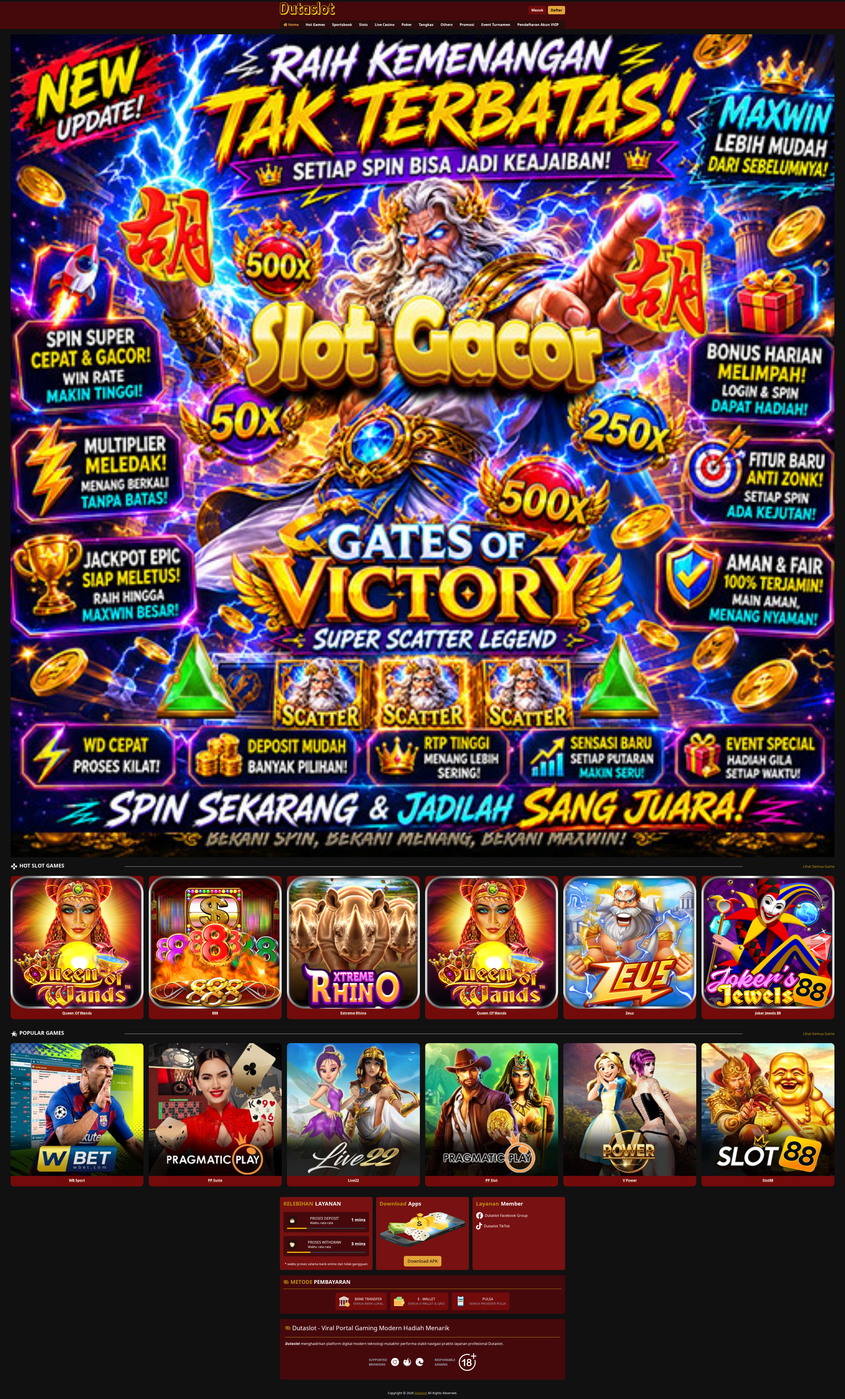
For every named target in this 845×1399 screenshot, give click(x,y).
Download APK (423, 1261)
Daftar (556, 10)
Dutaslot (421, 1393)
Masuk (537, 10)
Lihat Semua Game (818, 866)
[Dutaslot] (307, 8)
